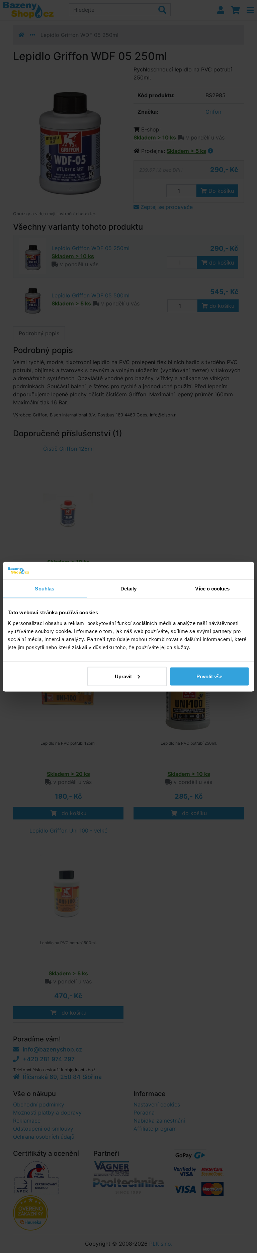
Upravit (123, 676)
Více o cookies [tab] (212, 588)
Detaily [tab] (128, 588)
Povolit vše (209, 676)
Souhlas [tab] (44, 588)
